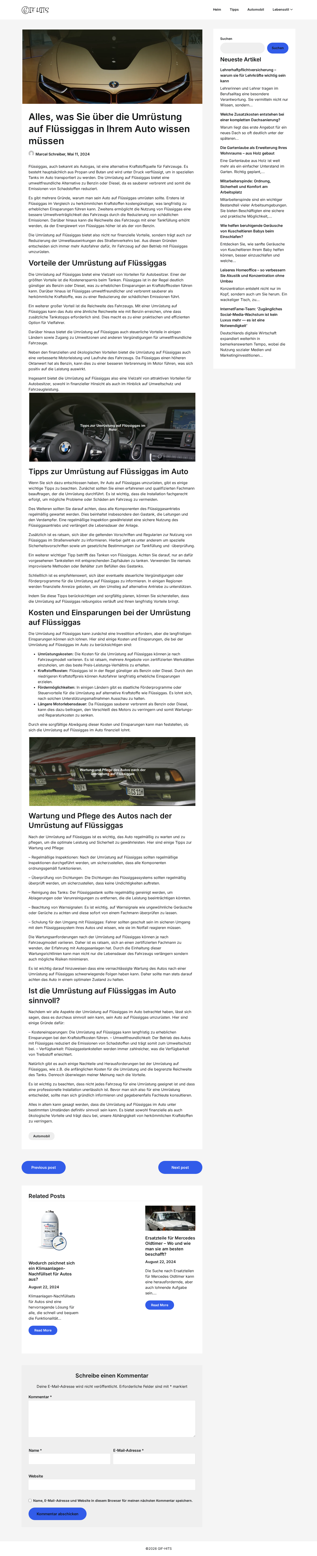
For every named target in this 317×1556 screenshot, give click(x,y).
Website (36, 1476)
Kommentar (40, 1396)
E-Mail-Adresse (128, 1450)
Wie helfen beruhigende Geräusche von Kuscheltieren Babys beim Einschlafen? (251, 231)
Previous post (43, 1167)
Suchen (226, 39)
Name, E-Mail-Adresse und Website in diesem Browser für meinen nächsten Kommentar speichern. (113, 1500)
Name (35, 1450)
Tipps (234, 9)
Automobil (255, 9)
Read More (43, 1330)
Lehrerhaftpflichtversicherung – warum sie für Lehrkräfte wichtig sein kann (253, 75)
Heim (217, 9)
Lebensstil (281, 9)
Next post (180, 1167)
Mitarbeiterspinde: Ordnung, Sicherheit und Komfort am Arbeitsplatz (245, 186)
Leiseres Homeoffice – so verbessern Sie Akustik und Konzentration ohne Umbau (252, 275)
